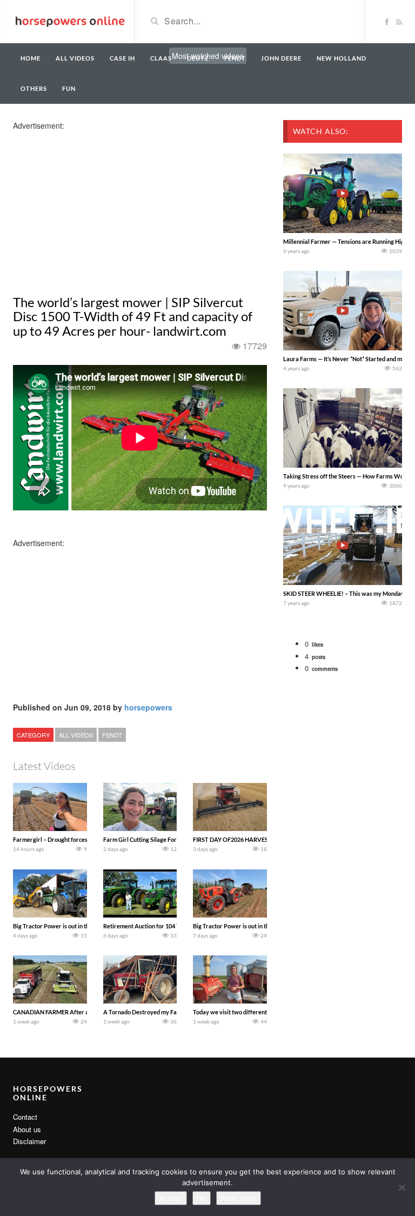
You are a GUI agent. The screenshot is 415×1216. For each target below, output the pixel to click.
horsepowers (148, 707)
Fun (69, 88)
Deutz (198, 58)
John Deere (281, 58)
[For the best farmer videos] (69, 20)
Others (34, 88)
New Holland (341, 58)
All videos (75, 58)
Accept (171, 1198)
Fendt (235, 58)
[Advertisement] (98, 206)
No (201, 1198)
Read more (238, 1198)
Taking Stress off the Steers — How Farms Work (346, 476)
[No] (401, 1187)
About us (27, 1129)
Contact (25, 1117)
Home (31, 58)
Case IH (122, 58)
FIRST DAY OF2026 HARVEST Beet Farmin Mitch (257, 839)
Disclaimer (29, 1141)
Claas (161, 58)
